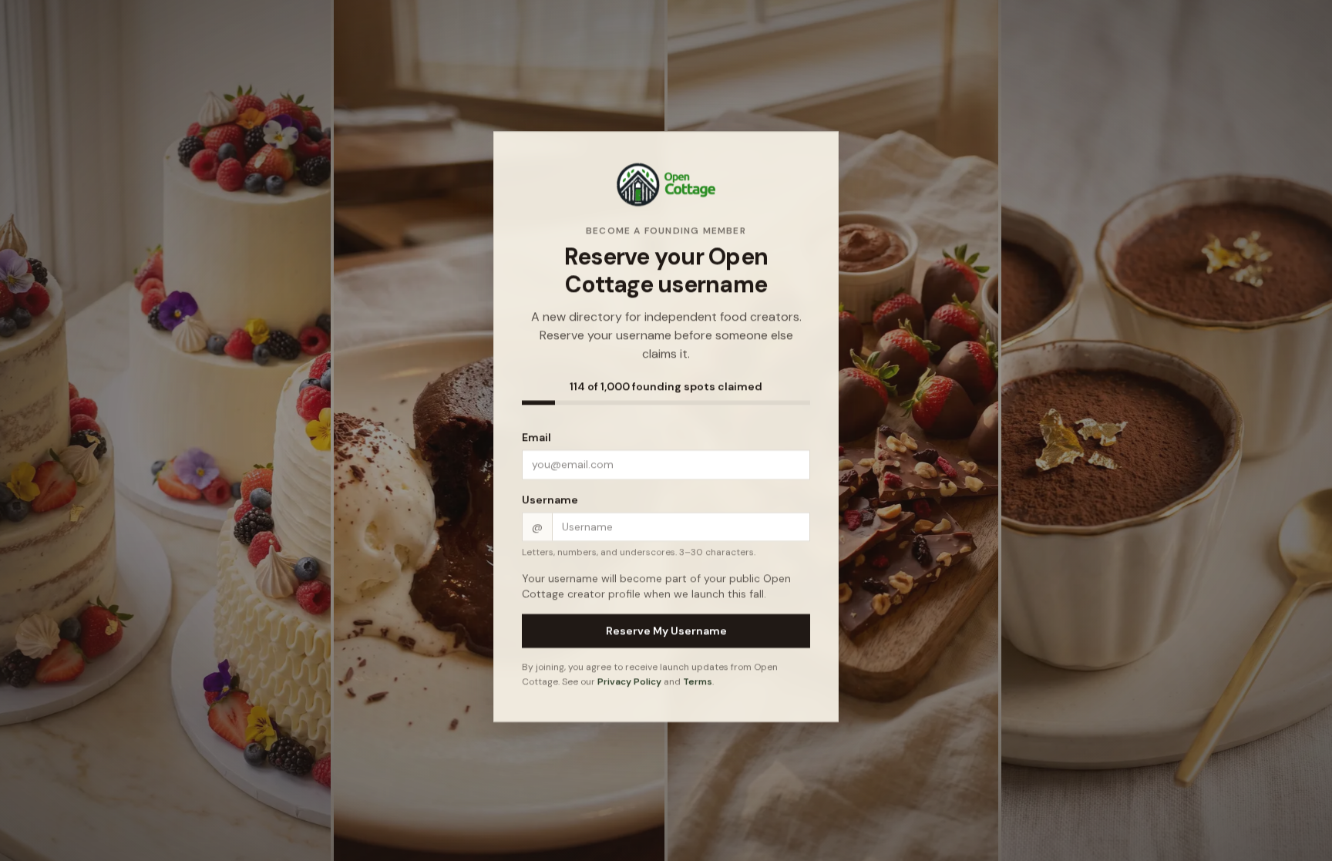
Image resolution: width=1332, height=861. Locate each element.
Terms (697, 686)
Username (550, 503)
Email (536, 441)
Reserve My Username (666, 634)
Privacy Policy (629, 686)
